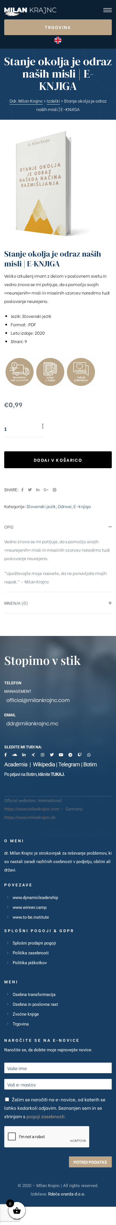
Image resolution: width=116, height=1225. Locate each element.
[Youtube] (61, 755)
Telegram (69, 764)
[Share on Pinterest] (55, 489)
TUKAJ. (58, 774)
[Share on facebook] (22, 489)
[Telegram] (70, 755)
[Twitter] (52, 755)
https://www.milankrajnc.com (31, 809)
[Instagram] (42, 755)
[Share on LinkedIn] (37, 489)
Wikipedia (44, 764)
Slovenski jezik (41, 506)
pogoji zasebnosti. (46, 1116)
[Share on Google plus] (46, 489)
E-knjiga (82, 506)
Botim (90, 764)
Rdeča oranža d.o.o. (66, 1194)
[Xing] (33, 755)
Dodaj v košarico (58, 460)
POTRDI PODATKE (90, 1162)
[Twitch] (80, 755)
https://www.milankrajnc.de (29, 817)
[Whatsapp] (89, 755)
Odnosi (65, 506)
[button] (58, 27)
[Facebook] (5, 755)
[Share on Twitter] (30, 489)
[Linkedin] (24, 755)
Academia (17, 764)
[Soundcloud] (15, 755)
